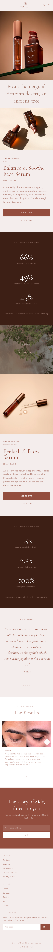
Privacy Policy (9, 877)
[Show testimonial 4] (29, 685)
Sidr (4, 901)
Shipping (6, 864)
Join (26, 835)
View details (26, 221)
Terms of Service (10, 873)
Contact (6, 860)
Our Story (7, 897)
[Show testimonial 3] (27, 685)
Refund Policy (9, 868)
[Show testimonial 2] (25, 685)
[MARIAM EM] (25, 5)
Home (5, 889)
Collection (7, 893)
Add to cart (26, 213)
